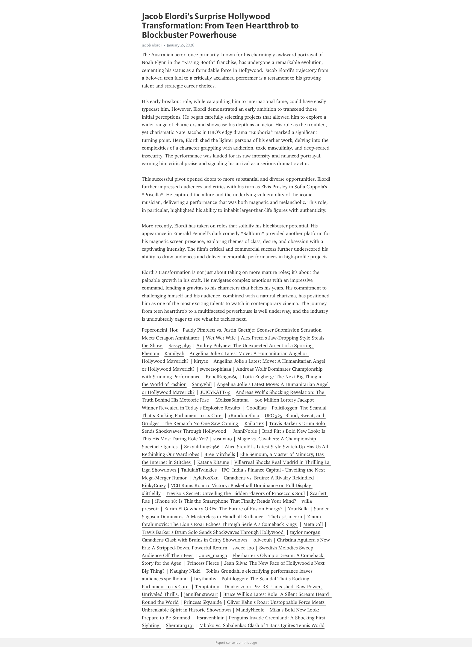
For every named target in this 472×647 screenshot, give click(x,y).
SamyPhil (202, 384)
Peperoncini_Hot (160, 330)
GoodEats (256, 408)
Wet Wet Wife (221, 338)
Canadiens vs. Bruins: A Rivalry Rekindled (269, 478)
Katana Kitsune (213, 462)
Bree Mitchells (219, 454)
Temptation (207, 587)
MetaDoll (313, 524)
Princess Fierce (203, 563)
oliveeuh (262, 540)
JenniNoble (245, 431)
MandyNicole (250, 610)
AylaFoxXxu (206, 478)
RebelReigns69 (222, 377)
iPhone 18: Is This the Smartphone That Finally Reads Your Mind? (225, 501)
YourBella (298, 509)
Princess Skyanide (203, 602)
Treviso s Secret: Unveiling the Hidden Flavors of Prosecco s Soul (235, 493)
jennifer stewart (201, 594)
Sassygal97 (180, 345)
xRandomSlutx (243, 415)
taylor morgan (305, 532)
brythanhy (205, 579)
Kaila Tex (254, 423)
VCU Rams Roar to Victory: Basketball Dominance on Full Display (241, 485)
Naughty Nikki (185, 571)
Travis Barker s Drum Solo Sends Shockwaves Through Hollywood (213, 532)
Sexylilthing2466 (202, 447)
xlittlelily (151, 493)
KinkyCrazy (154, 485)
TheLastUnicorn (285, 517)
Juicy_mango (213, 555)
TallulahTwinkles (199, 470)
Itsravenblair (210, 618)
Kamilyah (174, 353)
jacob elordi (152, 45)
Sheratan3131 (180, 625)
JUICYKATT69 (215, 392)
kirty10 (201, 361)
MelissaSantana (232, 400)
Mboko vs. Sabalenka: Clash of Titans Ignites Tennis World (261, 625)
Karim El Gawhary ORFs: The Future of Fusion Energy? (223, 509)
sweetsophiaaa (215, 369)
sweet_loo (243, 548)
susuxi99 (222, 439)
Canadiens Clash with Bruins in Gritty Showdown (195, 540)
